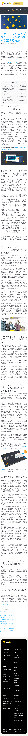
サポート (16, 708)
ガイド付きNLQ (6, 679)
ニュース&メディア (18, 706)
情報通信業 (16, 678)
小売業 (15, 673)
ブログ (15, 703)
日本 (15, 652)
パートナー (16, 710)
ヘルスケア (16, 675)
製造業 (15, 680)
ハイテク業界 (17, 685)
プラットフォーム (7, 669)
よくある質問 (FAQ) (18, 720)
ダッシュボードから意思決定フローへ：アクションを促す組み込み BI (7, 630)
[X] (8, 652)
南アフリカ (16, 662)
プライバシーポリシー (19, 713)
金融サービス (17, 670)
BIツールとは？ (6, 688)
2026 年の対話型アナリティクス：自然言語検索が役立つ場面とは (7, 625)
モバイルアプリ (6, 684)
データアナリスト (7, 703)
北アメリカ (16, 655)
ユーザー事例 (17, 690)
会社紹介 (16, 698)
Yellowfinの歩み (17, 701)
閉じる (15, 82)
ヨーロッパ (16, 659)
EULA (15, 718)
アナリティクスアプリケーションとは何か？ (13, 85)
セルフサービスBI (7, 676)
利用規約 (5, 731)
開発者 (4, 706)
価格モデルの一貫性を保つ (9, 99)
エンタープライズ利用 (8, 701)
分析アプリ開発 (6, 708)
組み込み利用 (6, 698)
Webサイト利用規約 (18, 715)
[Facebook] (8, 656)
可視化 (4, 672)
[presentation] (6, 3)
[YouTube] (8, 659)
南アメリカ (16, 657)
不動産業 (16, 682)
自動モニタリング (7, 674)
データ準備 (5, 681)
